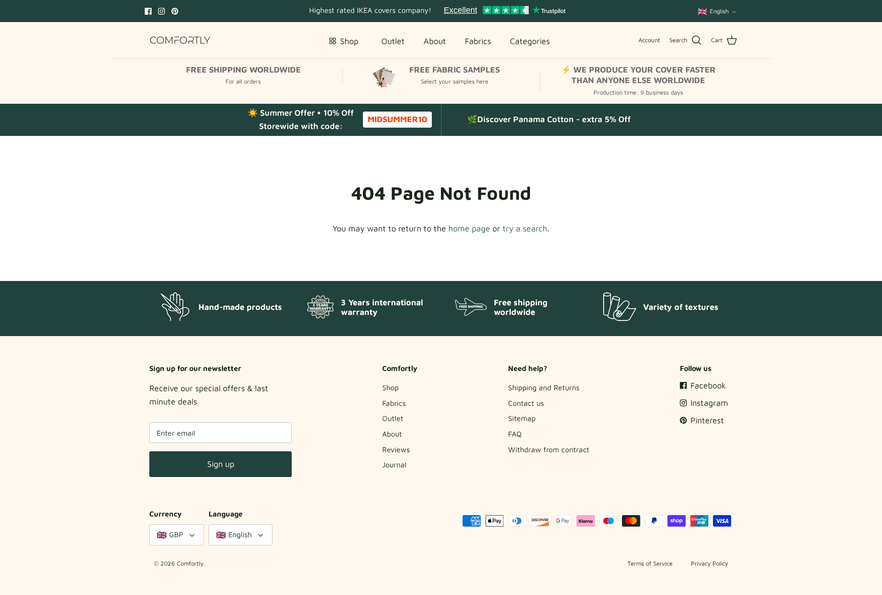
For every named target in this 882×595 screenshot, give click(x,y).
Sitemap (522, 418)
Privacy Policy (709, 563)
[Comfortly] (180, 40)
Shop (390, 387)
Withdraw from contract (548, 449)
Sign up (220, 464)
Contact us (526, 403)
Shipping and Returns (543, 387)
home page (469, 228)
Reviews (396, 449)
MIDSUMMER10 (397, 119)
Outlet (392, 418)
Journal (394, 464)
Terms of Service (650, 563)
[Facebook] (148, 11)
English (719, 11)
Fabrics (394, 403)
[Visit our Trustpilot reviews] (504, 11)
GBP (176, 534)
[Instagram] (161, 11)
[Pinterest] (174, 11)
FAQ (515, 434)
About (392, 434)
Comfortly (190, 563)
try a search (525, 228)
